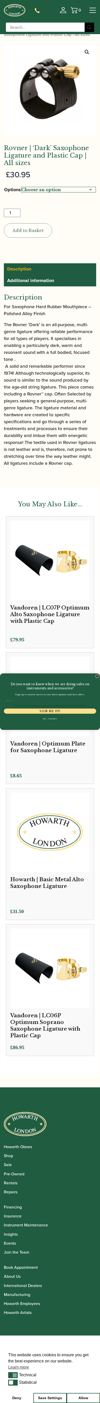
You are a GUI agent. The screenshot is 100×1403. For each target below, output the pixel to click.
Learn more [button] (18, 1367)
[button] (13, 1375)
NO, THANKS (50, 719)
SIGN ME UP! (50, 711)
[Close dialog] (97, 676)
